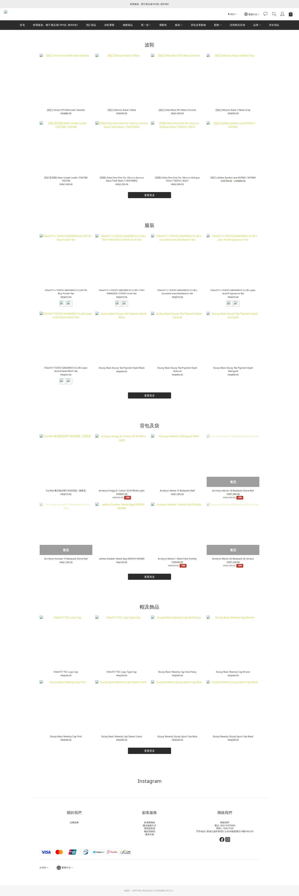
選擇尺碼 (149, 834)
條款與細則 (149, 831)
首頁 (22, 25)
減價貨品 (128, 25)
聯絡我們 (224, 822)
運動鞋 (163, 25)
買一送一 (146, 25)
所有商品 (274, 25)
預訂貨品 (91, 25)
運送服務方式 (149, 825)
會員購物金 (149, 822)
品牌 (255, 25)
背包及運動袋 (198, 25)
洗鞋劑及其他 (237, 25)
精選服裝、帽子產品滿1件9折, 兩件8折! (55, 25)
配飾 (216, 25)
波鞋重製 (109, 25)
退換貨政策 (149, 828)
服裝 (177, 25)
